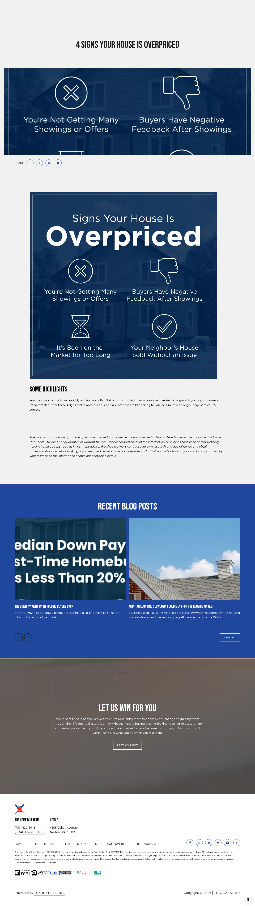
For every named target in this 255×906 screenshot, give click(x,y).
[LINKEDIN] (208, 842)
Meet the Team (44, 843)
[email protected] (29, 832)
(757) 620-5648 (25, 827)
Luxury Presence (49, 893)
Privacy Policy (227, 893)
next (28, 637)
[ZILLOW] (227, 842)
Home (19, 843)
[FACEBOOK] (189, 842)
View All (230, 637)
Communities (116, 843)
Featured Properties (81, 843)
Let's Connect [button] (127, 745)
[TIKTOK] (236, 842)
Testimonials (146, 843)
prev (19, 637)
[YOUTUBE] (218, 842)
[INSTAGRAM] (199, 842)
